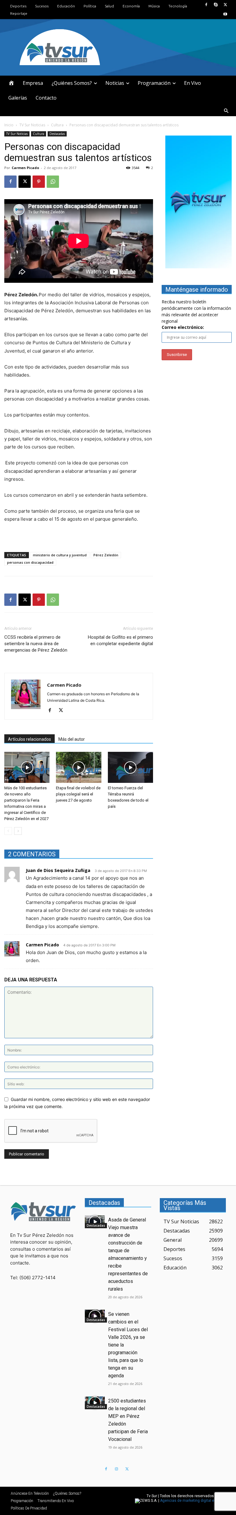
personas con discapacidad (30, 562)
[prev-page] (8, 831)
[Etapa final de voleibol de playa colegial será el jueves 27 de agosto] (78, 767)
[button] (226, 111)
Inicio (9, 125)
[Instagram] (116, 1469)
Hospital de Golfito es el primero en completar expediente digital (120, 640)
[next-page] (18, 831)
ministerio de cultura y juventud (60, 555)
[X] (225, 5)
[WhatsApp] (53, 182)
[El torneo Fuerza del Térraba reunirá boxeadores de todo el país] (130, 767)
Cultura (57, 125)
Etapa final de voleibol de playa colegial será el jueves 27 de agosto (78, 794)
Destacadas (57, 134)
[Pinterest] (39, 182)
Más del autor (71, 739)
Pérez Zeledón (105, 555)
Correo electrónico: (183, 327)
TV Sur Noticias (32, 125)
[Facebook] (206, 5)
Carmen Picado (25, 167)
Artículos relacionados (29, 739)
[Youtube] (225, 14)
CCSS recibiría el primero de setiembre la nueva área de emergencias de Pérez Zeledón (35, 643)
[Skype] (216, 5)
